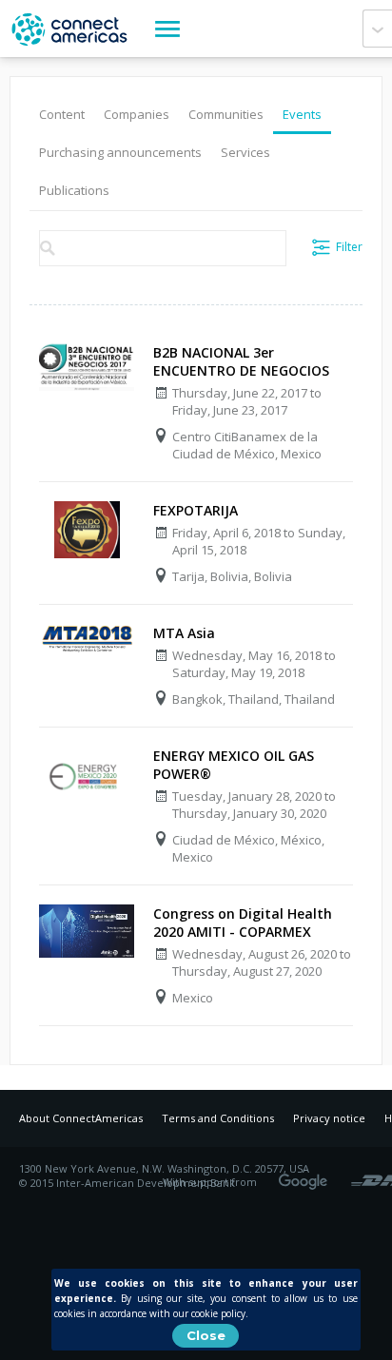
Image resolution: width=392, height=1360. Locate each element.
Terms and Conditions (218, 1118)
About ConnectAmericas (81, 1118)
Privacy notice (329, 1118)
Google (306, 1175)
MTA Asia (184, 633)
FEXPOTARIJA (195, 510)
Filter (349, 247)
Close (205, 1335)
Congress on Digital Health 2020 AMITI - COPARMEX (242, 922)
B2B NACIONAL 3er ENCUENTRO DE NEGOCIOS (241, 361)
